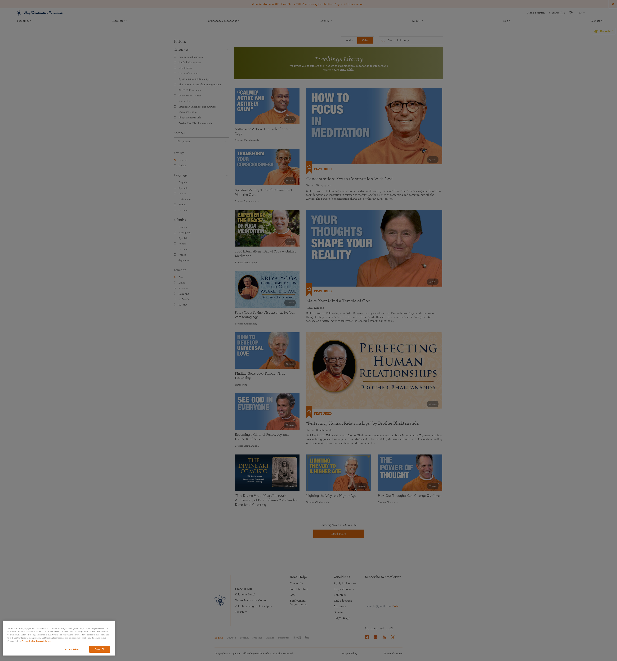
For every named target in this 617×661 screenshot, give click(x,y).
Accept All (100, 649)
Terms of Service (44, 641)
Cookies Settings (72, 649)
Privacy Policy (28, 641)
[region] (59, 638)
